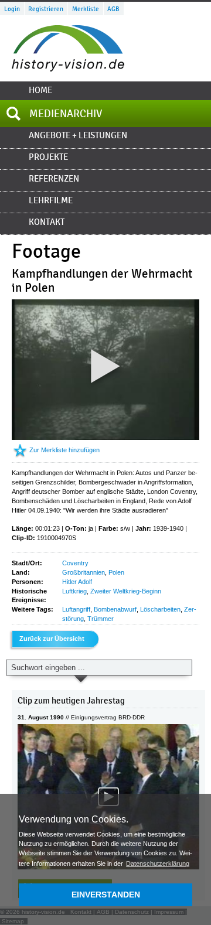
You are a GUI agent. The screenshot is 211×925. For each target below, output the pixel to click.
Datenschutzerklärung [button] (157, 863)
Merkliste (85, 9)
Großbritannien (83, 572)
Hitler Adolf (77, 581)
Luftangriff (76, 609)
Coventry (75, 562)
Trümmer (100, 618)
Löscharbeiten (160, 609)
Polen (116, 572)
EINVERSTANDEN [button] (106, 894)
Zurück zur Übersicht (51, 638)
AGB (113, 9)
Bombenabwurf (115, 609)
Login (12, 9)
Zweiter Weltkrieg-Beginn (125, 591)
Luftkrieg (74, 591)
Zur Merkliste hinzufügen (64, 449)
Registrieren (45, 9)
